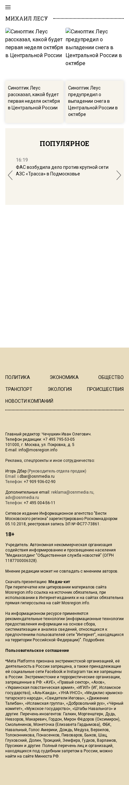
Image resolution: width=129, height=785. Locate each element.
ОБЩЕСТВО (111, 377)
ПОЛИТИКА (17, 377)
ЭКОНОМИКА (64, 377)
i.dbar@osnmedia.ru (36, 476)
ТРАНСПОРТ (18, 389)
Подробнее (93, 640)
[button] (10, 175)
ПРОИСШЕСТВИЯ (105, 389)
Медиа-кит (59, 581)
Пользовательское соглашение (37, 650)
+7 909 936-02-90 (40, 481)
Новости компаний (29, 401)
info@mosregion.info (38, 450)
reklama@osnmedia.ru (72, 492)
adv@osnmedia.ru (22, 497)
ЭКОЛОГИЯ (60, 389)
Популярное (64, 143)
